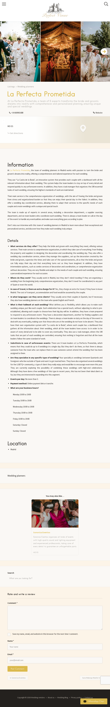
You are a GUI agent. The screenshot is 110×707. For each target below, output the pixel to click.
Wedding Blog (62, 697)
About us (51, 697)
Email (11, 654)
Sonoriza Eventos (19, 678)
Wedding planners (25, 86)
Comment (13, 603)
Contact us (89, 697)
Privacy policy (76, 697)
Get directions (16, 133)
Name (11, 641)
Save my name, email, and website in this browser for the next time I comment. (45, 634)
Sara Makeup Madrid (90, 678)
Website (99, 112)
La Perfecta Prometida (20, 170)
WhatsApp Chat (96, 701)
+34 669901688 (17, 112)
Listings (11, 86)
